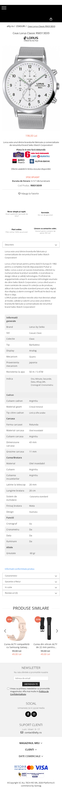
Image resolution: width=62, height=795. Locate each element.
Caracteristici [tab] (11, 575)
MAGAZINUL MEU (29, 743)
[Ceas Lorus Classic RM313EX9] (31, 88)
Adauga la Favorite (30, 193)
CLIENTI (30, 749)
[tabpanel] (31, 88)
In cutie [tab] (8, 587)
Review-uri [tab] (11, 592)
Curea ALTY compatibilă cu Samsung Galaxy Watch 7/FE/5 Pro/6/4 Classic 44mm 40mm (16, 646)
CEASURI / (21, 26)
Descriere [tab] (9, 244)
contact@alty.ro (33, 732)
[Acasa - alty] (31, 10)
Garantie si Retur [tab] (13, 581)
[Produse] (4, 8)
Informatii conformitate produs (19, 568)
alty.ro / (11, 26)
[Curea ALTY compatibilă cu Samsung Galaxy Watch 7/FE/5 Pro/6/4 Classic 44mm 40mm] (16, 628)
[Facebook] (28, 714)
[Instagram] (34, 714)
